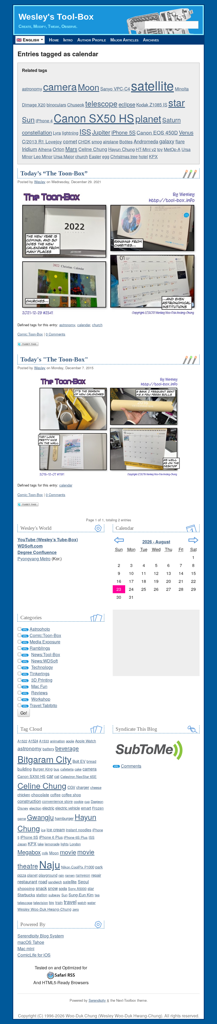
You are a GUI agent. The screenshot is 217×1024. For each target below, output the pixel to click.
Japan (22, 843)
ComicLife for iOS (34, 955)
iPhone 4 (44, 121)
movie (68, 851)
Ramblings (40, 648)
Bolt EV (79, 761)
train (59, 902)
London (75, 843)
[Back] (119, 540)
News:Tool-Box (45, 654)
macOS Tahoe (30, 942)
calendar (83, 324)
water (91, 902)
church (81, 156)
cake (78, 769)
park (99, 867)
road (42, 881)
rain (61, 875)
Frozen (98, 808)
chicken (23, 794)
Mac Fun (39, 686)
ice (43, 829)
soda (63, 888)
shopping (26, 888)
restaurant (27, 881)
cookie (78, 801)
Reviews (39, 693)
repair (96, 875)
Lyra (57, 133)
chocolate (40, 794)
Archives (151, 40)
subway (54, 894)
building (24, 769)
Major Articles (124, 40)
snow (53, 888)
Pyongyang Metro (34, 559)
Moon (88, 87)
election (35, 808)
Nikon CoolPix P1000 (77, 867)
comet (70, 141)
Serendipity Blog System (40, 936)
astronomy (32, 88)
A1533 (44, 740)
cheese (95, 787)
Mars (71, 149)
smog (97, 142)
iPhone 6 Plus (51, 837)
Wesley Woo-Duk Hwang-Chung (44, 909)
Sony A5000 (77, 888)
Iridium (29, 148)
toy (160, 149)
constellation (37, 132)
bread (91, 761)
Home (54, 40)
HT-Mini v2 (146, 149)
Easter (95, 156)
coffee (55, 794)
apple (70, 740)
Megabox (29, 852)
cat (56, 776)
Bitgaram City (44, 758)
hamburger (64, 818)
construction (29, 801)
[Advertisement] (156, 643)
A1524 (33, 740)
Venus (186, 132)
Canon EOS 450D (157, 132)
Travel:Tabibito (43, 705)
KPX (153, 156)
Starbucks (26, 894)
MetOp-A (172, 149)
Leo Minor (43, 156)
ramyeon (83, 875)
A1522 (22, 740)
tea (97, 894)
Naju (49, 864)
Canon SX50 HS (94, 118)
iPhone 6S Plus (76, 837)
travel (70, 902)
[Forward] (193, 540)
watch (82, 902)
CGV (71, 787)
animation (57, 740)
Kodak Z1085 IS (151, 104)
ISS (85, 131)
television (40, 902)
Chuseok (75, 104)
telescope (101, 103)
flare (180, 141)
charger (82, 787)
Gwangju (40, 817)
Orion (58, 149)
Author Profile (91, 40)
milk (45, 852)
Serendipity (97, 1000)
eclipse (127, 104)
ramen (70, 875)
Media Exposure (45, 642)
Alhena (45, 149)
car (50, 775)
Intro (68, 40)
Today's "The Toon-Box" (54, 359)
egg (105, 156)
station (41, 894)
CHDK (84, 142)
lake (41, 843)
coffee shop (71, 794)
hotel (143, 156)
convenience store (57, 801)
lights (65, 843)
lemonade (52, 843)
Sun (28, 119)
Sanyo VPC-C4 (115, 88)
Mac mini (25, 948)
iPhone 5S (123, 132)
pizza (21, 875)
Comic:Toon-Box (30, 334)
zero (76, 909)
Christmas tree (124, 156)
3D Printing (41, 680)
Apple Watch (85, 740)
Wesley (40, 181)
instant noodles (78, 829)
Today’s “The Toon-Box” (54, 173)
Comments (131, 766)
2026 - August (156, 542)
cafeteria (67, 769)
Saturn (171, 119)
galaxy (166, 141)
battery (48, 748)
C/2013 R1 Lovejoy (42, 141)
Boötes (126, 142)
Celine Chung (92, 149)
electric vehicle (67, 808)
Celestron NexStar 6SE (78, 776)
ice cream (56, 829)
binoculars (56, 104)
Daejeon (97, 801)
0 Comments (55, 334)
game (21, 818)
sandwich (55, 881)
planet (148, 118)
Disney (22, 808)
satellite (152, 85)
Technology (42, 667)
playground (48, 875)
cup (87, 801)
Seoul (83, 882)
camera (60, 86)
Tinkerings (39, 673)
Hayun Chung (121, 149)
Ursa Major (63, 156)
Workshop (40, 699)
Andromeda (146, 141)
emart (86, 808)
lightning (70, 133)
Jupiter (101, 132)
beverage (67, 748)
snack (41, 888)
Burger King (43, 769)
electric (48, 808)
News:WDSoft (44, 661)
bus (56, 769)
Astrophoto (40, 629)
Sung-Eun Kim (81, 894)
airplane (110, 141)
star (176, 102)
